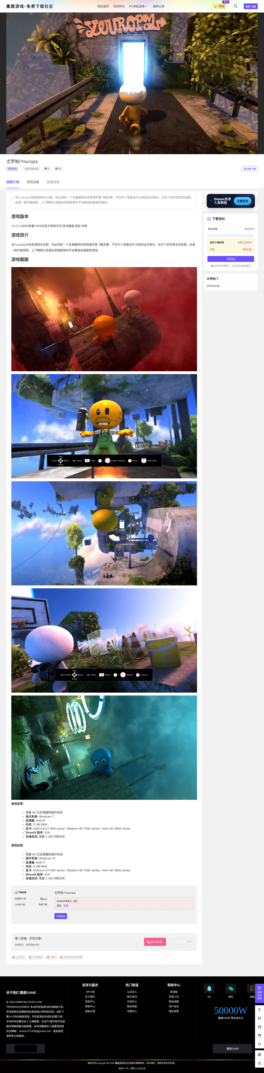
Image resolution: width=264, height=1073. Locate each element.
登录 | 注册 (251, 6)
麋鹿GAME (233, 1048)
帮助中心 (90, 1006)
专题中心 (132, 1011)
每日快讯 (132, 996)
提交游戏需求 (243, 265)
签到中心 (90, 1001)
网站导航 (132, 1006)
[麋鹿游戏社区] (25, 1048)
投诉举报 (212, 229)
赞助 (221, 6)
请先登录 (247, 249)
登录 (65, 905)
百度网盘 (60, 916)
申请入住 (174, 996)
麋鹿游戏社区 (121, 1063)
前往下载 (251, 169)
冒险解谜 (12, 168)
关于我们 (90, 996)
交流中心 (132, 1001)
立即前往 (242, 201)
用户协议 (174, 1006)
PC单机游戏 (137, 6)
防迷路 (174, 991)
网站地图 (174, 1001)
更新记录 (90, 1011)
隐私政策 (174, 1011)
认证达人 (132, 991)
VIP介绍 (90, 991)
